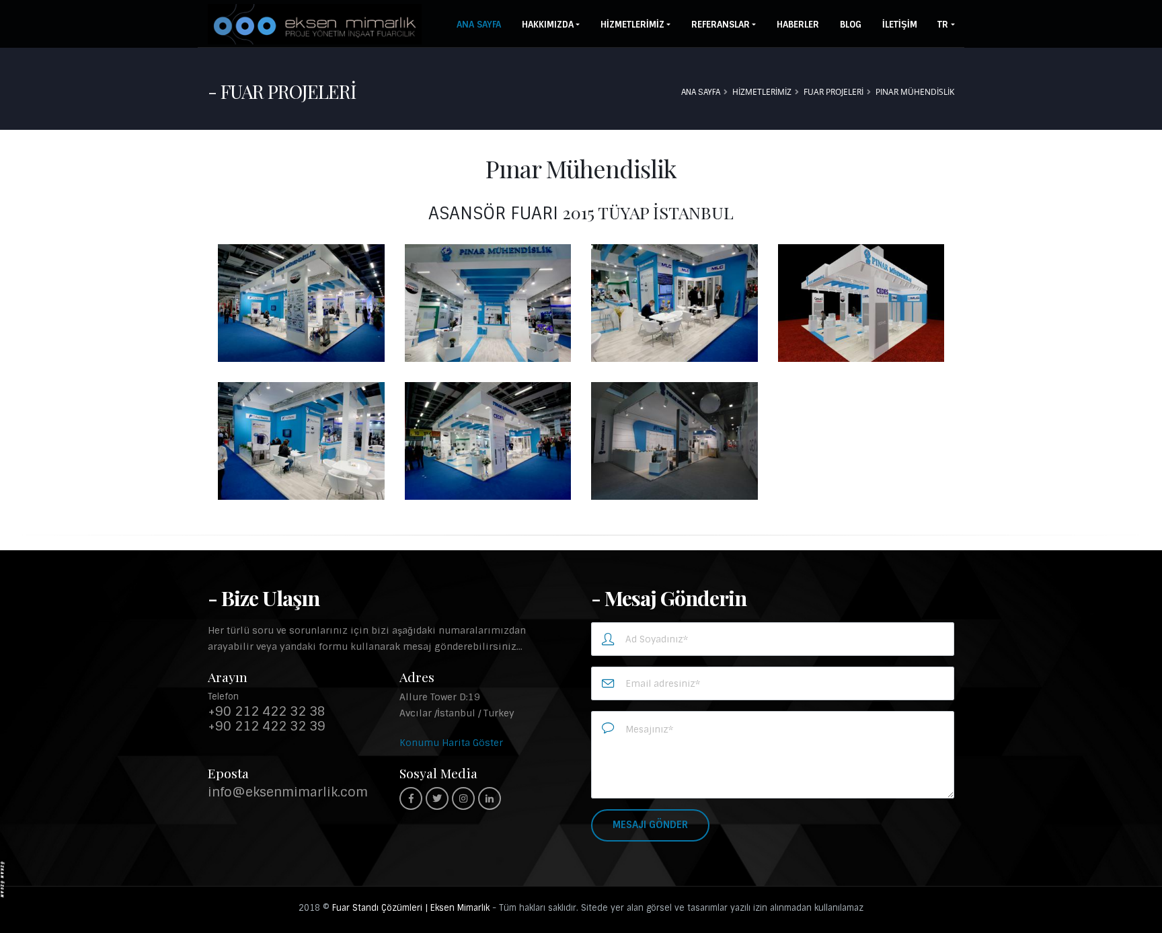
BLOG (850, 24)
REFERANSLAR (720, 24)
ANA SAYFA (479, 24)
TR (942, 24)
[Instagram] (463, 798)
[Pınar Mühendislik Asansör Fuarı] (301, 303)
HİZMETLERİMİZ (632, 24)
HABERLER (798, 24)
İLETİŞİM (899, 24)
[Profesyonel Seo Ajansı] (2, 878)
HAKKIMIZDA (548, 24)
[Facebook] (411, 798)
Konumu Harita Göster (451, 743)
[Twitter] (437, 798)
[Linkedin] (489, 798)
